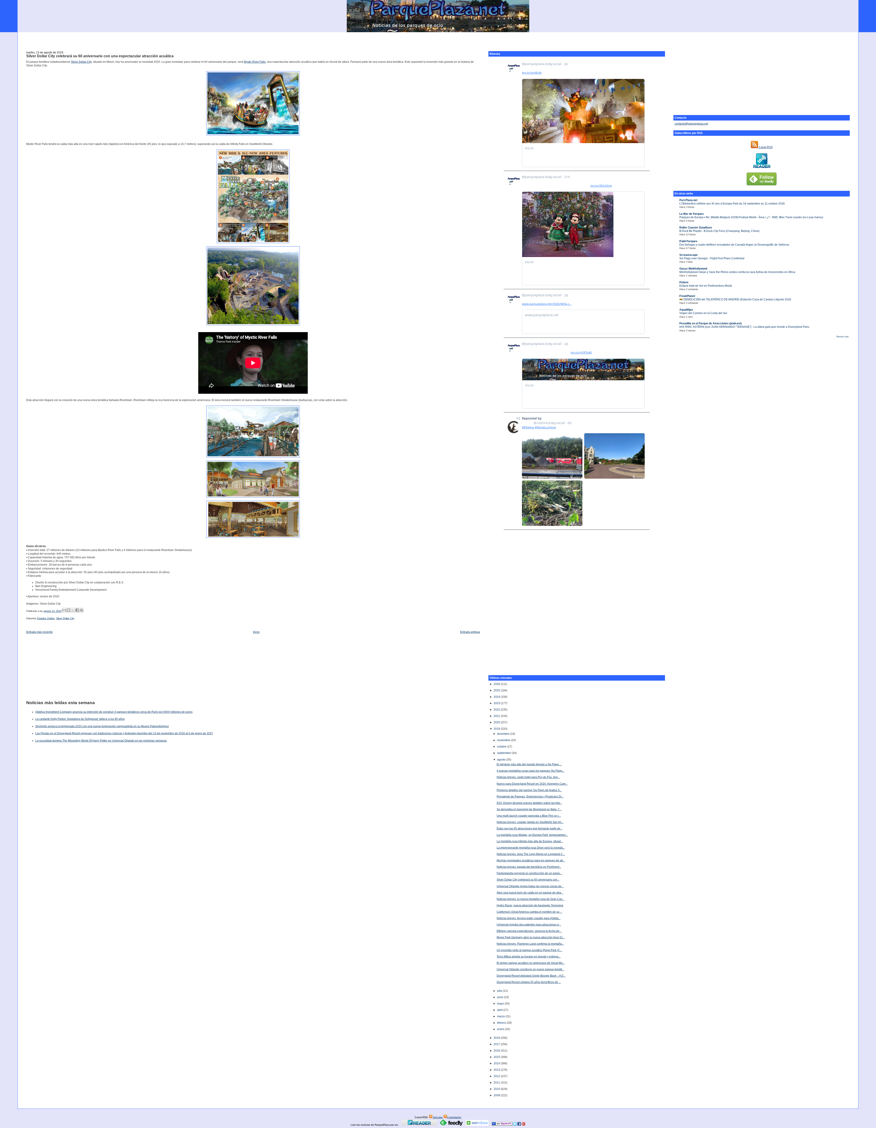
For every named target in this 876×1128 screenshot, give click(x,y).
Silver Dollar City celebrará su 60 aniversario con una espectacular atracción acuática (100, 56)
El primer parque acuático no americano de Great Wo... (531, 963)
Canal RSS (765, 147)
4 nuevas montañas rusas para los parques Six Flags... (530, 770)
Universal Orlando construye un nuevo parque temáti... (530, 969)
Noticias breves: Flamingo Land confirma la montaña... (530, 943)
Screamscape (688, 255)
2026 (497, 684)
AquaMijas (686, 309)
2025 (497, 690)
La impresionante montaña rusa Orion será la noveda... (531, 847)
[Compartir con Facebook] (77, 610)
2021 (497, 716)
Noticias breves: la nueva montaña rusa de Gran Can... (530, 899)
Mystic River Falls (255, 61)
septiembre (504, 753)
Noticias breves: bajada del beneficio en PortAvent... (529, 866)
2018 (497, 1037)
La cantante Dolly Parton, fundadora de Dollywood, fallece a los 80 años (80, 719)
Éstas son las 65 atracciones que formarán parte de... (529, 828)
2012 (497, 1076)
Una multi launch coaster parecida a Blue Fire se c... (529, 815)
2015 (497, 1057)
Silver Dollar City (81, 61)
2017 (497, 1044)
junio (500, 997)
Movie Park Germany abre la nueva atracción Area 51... (531, 937)
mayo (501, 1003)
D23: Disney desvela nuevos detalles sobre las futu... (529, 803)
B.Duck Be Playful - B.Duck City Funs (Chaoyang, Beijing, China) (719, 231)
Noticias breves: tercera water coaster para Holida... (529, 918)
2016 (497, 1050)
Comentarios (454, 1117)
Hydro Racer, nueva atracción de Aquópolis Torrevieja (530, 905)
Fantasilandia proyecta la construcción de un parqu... (529, 873)
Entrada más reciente (39, 632)
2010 (497, 1089)
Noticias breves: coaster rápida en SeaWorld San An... (530, 822)
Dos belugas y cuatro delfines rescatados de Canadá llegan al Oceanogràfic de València (734, 244)
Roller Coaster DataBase (695, 227)
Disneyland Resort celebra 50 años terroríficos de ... (529, 982)
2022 (497, 709)
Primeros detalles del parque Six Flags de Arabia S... (529, 790)
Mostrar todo (843, 337)
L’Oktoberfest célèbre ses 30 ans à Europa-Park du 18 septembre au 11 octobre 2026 (732, 203)
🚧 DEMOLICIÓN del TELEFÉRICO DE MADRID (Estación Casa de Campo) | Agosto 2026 (735, 299)
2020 (497, 722)
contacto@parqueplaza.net (691, 123)
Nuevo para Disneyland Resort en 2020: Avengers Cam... (532, 783)
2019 (497, 728)
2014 (497, 1063)
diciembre (503, 733)
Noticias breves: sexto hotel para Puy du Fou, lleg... (528, 777)
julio (500, 990)
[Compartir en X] (72, 610)
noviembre (504, 740)
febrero (502, 1022)
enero (501, 1029)
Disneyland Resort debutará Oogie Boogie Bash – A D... (531, 975)
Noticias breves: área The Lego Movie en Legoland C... (531, 854)
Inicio (256, 632)
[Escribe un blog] (68, 610)
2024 (497, 696)
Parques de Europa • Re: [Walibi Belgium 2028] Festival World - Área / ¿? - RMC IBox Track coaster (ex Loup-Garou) (751, 217)
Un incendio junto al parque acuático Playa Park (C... (529, 950)
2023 (497, 703)
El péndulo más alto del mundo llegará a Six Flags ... (529, 764)
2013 (497, 1069)
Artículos (438, 1117)
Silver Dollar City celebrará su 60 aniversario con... (528, 879)
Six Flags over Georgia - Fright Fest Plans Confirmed (711, 258)
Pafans (683, 282)
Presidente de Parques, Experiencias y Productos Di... (530, 796)
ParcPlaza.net (688, 200)
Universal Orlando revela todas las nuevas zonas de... (530, 886)
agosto (501, 759)
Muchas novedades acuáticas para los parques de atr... (531, 860)
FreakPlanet (687, 296)
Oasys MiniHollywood (693, 268)
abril (500, 1010)
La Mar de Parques (691, 213)
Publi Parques (688, 241)
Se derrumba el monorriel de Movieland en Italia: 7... (529, 809)
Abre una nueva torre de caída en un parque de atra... (530, 892)
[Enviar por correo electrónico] (64, 610)
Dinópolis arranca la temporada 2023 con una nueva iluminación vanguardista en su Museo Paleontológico (102, 726)
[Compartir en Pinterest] (81, 610)
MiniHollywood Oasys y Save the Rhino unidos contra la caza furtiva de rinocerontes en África (737, 272)
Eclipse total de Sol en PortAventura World (705, 285)
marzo (501, 1016)
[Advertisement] (438, 39)
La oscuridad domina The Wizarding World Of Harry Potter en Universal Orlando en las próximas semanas (101, 740)
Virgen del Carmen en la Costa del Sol (703, 313)
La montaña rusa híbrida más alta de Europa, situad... (530, 841)
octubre (502, 746)
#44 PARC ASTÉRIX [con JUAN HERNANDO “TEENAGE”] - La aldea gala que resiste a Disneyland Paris (744, 326)
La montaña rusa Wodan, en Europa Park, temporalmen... (532, 835)
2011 (497, 1082)
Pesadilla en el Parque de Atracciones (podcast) (710, 323)
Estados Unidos (46, 618)
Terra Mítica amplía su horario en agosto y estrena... (529, 956)
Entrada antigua (470, 632)
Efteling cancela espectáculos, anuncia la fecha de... (529, 931)
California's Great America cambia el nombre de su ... (529, 911)
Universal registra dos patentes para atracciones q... (529, 924)
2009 (497, 1095)
